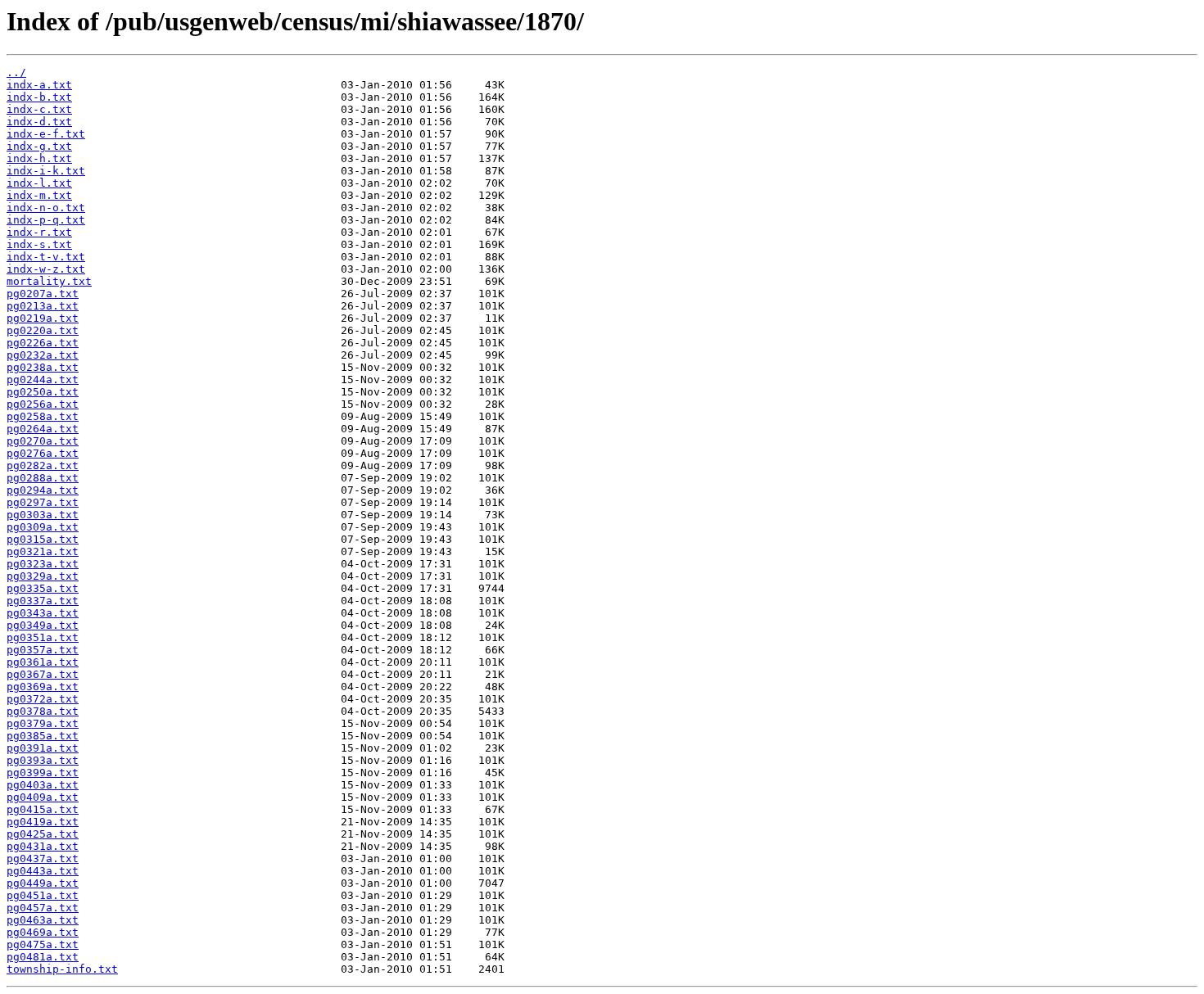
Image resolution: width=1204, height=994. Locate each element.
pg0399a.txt (43, 772)
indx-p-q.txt (46, 220)
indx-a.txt (39, 85)
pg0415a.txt (43, 809)
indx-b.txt (39, 97)
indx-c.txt (39, 109)
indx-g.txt (39, 146)
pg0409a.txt (43, 797)
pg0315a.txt (43, 539)
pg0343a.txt (43, 613)
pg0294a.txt (43, 490)
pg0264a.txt (43, 428)
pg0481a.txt (43, 957)
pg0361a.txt (43, 662)
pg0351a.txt (43, 637)
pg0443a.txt (43, 871)
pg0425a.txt (43, 834)
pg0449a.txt (43, 883)
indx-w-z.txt (46, 269)
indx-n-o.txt (46, 207)
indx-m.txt (39, 195)
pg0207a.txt (43, 293)
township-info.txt (62, 969)
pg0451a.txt (43, 895)
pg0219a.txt (43, 318)
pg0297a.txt (43, 502)
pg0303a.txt (43, 514)
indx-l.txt (39, 183)
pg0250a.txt (43, 392)
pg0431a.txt (43, 846)
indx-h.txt (39, 158)
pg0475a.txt (43, 944)
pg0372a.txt (43, 699)
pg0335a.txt (43, 588)
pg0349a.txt (43, 625)
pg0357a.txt (43, 650)
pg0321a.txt (43, 551)
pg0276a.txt (43, 453)
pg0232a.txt (43, 355)
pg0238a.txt (43, 367)
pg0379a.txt (43, 723)
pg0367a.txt (43, 674)
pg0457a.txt (43, 907)
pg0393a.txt (43, 760)
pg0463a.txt (43, 920)
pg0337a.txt (43, 600)
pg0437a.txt (43, 858)
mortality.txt (49, 281)
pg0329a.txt (43, 576)
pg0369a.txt (43, 686)
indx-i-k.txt (46, 171)
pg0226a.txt (43, 343)
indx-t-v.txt (46, 257)
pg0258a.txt (43, 416)
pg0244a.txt (43, 379)
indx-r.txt (39, 232)
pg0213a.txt (43, 306)
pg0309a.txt (43, 527)
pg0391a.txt (43, 748)
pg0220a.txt (43, 330)
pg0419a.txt (43, 822)
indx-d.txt (39, 121)
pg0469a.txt (43, 932)
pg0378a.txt (43, 711)
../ (16, 72)
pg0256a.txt (43, 404)
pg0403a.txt (43, 785)
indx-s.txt (39, 244)
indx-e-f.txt (46, 134)
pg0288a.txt (43, 478)
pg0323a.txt (43, 564)
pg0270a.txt (43, 441)
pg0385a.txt (43, 736)
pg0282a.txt (43, 465)
